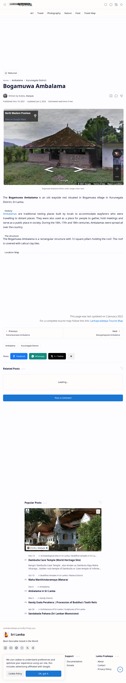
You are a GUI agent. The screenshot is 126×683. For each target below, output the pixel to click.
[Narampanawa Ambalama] (33, 333)
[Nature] (68, 13)
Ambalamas (10, 213)
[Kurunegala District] (30, 345)
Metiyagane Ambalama (99, 404)
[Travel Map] (89, 13)
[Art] (32, 13)
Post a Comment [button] (63, 482)
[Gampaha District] (25, 400)
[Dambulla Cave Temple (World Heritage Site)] (63, 614)
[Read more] (36, 418)
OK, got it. (43, 673)
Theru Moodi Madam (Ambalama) (56, 457)
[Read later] (111, 96)
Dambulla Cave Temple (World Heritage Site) (54, 645)
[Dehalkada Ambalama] (63, 385)
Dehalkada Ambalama (57, 404)
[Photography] (54, 13)
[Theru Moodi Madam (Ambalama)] (63, 436)
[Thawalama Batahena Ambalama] (22, 436)
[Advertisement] (63, 41)
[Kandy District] (64, 400)
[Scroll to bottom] (120, 669)
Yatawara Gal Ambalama (100, 455)
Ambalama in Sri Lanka (41, 675)
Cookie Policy (15, 673)
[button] (4, 4)
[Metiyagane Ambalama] (104, 385)
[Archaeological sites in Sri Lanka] (31, 451)
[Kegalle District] (105, 400)
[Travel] (40, 13)
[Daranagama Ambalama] (22, 385)
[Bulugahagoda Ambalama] (93, 333)
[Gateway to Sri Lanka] (20, 5)
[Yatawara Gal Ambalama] (104, 436)
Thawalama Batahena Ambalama (16, 457)
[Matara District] (76, 660)
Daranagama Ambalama (18, 404)
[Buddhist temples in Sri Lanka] (84, 640)
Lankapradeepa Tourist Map (106, 320)
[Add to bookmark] (38, 377)
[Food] (78, 13)
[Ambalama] (10, 345)
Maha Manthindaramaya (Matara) (48, 664)
